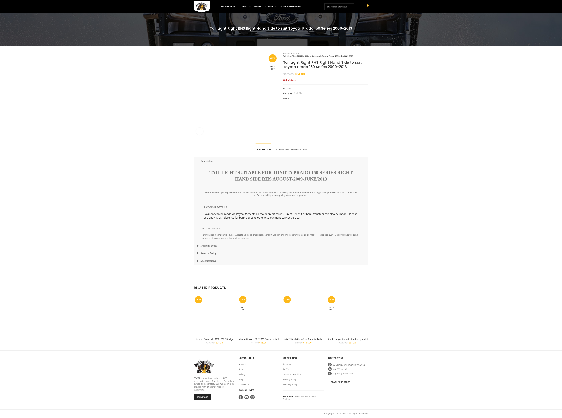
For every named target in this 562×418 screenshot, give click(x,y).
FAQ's (286, 369)
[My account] (361, 7)
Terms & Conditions (293, 374)
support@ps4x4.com (343, 373)
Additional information (291, 149)
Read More (202, 397)
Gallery (242, 374)
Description (263, 149)
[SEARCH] (350, 6)
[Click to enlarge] (199, 131)
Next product (366, 54)
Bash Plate (295, 53)
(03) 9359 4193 (340, 369)
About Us (243, 364)
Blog (241, 379)
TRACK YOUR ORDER (340, 382)
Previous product (360, 54)
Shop (241, 369)
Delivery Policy (290, 384)
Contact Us (244, 384)
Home (286, 53)
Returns (287, 364)
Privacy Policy (289, 379)
